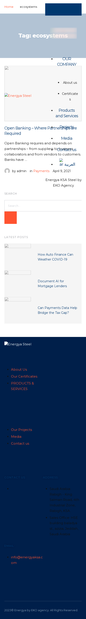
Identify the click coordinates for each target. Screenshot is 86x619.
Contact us (66, 149)
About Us (19, 369)
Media (66, 138)
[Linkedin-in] (16, 580)
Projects (67, 127)
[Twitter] (7, 580)
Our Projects (21, 430)
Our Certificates (24, 376)
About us (70, 83)
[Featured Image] (17, 257)
